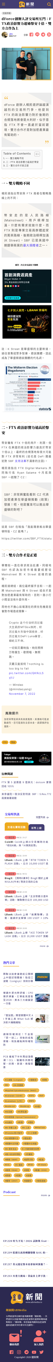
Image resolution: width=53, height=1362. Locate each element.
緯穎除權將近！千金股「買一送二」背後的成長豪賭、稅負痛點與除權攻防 (18, 1039)
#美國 (20, 1122)
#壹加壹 (27, 1138)
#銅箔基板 (41, 1181)
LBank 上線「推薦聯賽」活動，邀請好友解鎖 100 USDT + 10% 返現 (26, 918)
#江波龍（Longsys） (14, 1080)
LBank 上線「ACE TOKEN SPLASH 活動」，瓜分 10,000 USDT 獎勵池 (26, 936)
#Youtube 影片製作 (13, 1133)
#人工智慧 (32, 1133)
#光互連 (8, 1112)
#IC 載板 (19, 1165)
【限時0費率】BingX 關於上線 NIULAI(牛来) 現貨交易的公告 (26, 879)
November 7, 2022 (22, 693)
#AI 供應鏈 (18, 1085)
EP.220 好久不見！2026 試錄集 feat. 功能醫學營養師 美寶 (26, 1241)
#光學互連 (22, 1112)
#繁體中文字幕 (11, 1144)
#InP (41, 1096)
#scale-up (24, 1106)
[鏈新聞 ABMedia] (26, 4)
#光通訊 (8, 1122)
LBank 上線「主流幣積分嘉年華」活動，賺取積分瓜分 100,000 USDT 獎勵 (26, 899)
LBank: (9, 860)
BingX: (9, 878)
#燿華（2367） (12, 1181)
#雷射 (30, 1122)
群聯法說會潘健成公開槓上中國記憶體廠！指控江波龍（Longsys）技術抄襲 (18, 977)
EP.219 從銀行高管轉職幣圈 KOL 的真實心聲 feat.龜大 (26, 1252)
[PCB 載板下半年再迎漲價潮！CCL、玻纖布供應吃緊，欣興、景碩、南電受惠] (42, 1065)
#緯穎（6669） (12, 1159)
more (42, 946)
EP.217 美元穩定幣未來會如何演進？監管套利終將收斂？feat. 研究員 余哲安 (26, 1264)
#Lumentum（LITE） (14, 1101)
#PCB (30, 1165)
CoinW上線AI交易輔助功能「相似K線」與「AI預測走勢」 (26, 843)
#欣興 (18, 1175)
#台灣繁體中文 (11, 1138)
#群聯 (44, 1080)
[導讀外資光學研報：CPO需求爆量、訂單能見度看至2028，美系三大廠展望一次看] (42, 1001)
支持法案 (20, 461)
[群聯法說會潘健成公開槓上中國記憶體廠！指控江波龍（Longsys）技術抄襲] (42, 980)
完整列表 (40, 817)
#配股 (41, 1159)
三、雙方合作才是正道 (17, 165)
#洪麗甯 (29, 1154)
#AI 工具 (26, 1128)
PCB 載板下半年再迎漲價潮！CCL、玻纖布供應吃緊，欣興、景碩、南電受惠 (18, 1062)
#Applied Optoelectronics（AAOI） (21, 1090)
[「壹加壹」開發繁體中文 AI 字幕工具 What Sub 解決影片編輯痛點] (42, 1021)
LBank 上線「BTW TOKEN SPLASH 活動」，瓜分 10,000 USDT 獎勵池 (26, 863)
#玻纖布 (27, 1181)
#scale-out (10, 1106)
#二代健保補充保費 (30, 1149)
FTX (5, 742)
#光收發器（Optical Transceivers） (21, 1117)
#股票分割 (28, 1159)
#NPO (31, 1101)
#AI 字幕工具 (11, 1128)
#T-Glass (42, 1165)
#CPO (31, 1096)
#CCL (7, 1165)
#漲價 (28, 1175)
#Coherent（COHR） (14, 1096)
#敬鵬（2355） (41, 1170)
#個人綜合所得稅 (12, 1154)
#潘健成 (33, 1080)
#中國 (37, 1106)
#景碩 (7, 1175)
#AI (6, 1085)
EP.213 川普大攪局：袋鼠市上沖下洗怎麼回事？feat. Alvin (26, 1276)
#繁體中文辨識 (30, 1144)
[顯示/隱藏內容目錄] (35, 154)
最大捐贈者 (31, 245)
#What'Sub (40, 1127)
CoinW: (9, 842)
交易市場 (7, 13)
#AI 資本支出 (11, 1149)
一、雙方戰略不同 (15, 158)
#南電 (26, 1170)
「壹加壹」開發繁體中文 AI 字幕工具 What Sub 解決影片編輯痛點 (18, 1018)
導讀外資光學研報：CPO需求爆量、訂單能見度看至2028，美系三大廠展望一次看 (18, 998)
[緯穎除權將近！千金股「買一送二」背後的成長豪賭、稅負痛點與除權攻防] (42, 1042)
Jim (11, 34)
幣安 (13, 742)
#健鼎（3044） (12, 1170)
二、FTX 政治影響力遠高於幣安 (22, 162)
